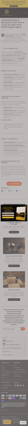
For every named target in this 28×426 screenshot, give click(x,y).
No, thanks (8, 219)
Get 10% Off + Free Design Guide (8, 217)
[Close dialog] (26, 205)
